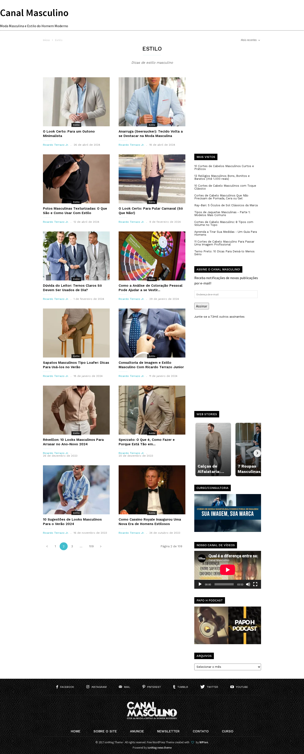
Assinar (201, 306)
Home (75, 731)
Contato (201, 731)
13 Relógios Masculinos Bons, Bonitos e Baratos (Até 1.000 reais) (222, 177)
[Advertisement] (227, 116)
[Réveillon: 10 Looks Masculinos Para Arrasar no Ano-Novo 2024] (76, 410)
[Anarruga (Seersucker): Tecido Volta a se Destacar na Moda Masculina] (152, 101)
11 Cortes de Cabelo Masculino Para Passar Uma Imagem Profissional (224, 243)
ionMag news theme (160, 748)
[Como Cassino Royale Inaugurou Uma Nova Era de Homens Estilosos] (152, 489)
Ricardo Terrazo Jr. (56, 144)
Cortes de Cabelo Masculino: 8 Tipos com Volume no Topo (223, 223)
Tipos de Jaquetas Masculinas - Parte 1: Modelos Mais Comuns (222, 213)
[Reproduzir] (200, 584)
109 (91, 546)
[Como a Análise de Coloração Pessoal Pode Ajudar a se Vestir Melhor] (152, 255)
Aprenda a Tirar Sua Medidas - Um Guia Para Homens (225, 233)
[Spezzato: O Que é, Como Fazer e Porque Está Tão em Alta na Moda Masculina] (152, 410)
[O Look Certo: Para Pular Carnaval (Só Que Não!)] (152, 178)
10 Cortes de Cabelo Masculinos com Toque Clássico (225, 187)
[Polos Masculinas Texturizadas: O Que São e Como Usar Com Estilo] (76, 178)
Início (46, 40)
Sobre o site (105, 731)
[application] (227, 570)
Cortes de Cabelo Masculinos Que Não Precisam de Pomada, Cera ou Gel (221, 197)
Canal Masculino (34, 12)
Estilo (76, 125)
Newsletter (168, 731)
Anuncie (137, 731)
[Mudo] (248, 584)
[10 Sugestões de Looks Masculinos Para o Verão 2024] (76, 489)
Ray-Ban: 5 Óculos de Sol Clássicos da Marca (226, 205)
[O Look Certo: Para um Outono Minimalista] (76, 101)
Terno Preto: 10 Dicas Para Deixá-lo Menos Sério (224, 253)
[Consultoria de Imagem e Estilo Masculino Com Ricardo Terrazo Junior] (152, 333)
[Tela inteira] (255, 584)
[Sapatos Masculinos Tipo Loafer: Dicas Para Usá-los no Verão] (76, 333)
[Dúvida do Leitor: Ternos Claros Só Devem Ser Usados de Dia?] (76, 255)
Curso (227, 731)
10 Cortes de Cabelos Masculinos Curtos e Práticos (224, 167)
